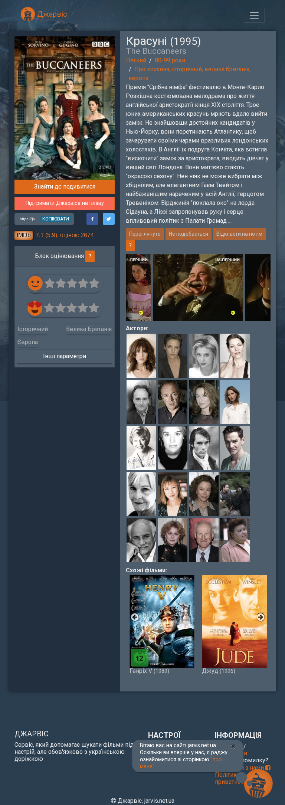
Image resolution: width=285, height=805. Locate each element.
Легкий (136, 60)
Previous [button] (129, 287)
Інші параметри (64, 356)
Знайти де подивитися (64, 186)
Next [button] (267, 287)
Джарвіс (51, 14)
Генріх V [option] (149, 670)
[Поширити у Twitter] (109, 219)
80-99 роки (170, 60)
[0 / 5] (50, 283)
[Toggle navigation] (254, 15)
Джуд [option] (218, 670)
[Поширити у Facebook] (92, 219)
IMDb (24, 235)
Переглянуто (145, 234)
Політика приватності (231, 778)
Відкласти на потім (239, 234)
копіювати (55, 219)
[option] (198, 287)
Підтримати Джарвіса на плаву (65, 203)
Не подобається (188, 234)
